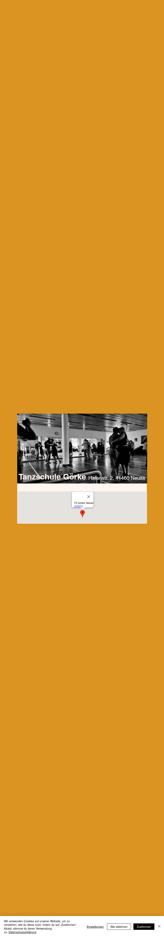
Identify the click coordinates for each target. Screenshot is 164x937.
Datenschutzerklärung (22, 932)
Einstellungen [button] (95, 927)
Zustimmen (144, 927)
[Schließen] (159, 926)
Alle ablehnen (119, 927)
